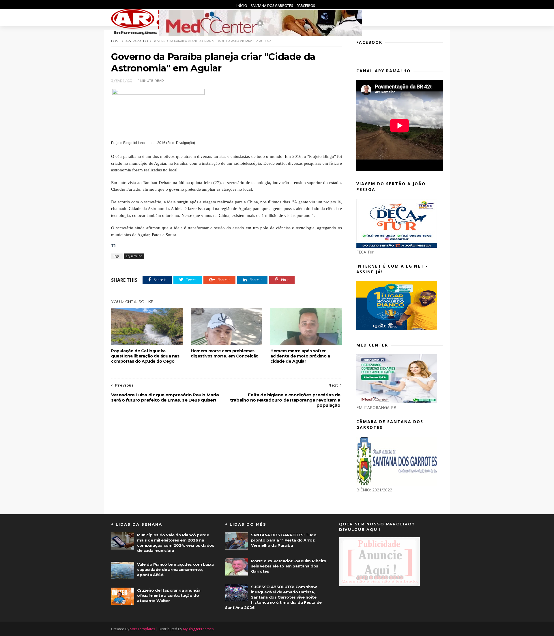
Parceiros (306, 6)
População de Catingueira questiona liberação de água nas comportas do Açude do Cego (145, 356)
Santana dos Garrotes (272, 6)
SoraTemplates (142, 628)
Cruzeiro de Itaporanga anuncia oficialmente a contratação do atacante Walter (169, 595)
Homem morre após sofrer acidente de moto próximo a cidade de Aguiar (300, 356)
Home (116, 41)
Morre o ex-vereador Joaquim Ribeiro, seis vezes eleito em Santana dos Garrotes (289, 566)
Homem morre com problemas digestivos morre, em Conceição (225, 353)
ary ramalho (137, 41)
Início (242, 6)
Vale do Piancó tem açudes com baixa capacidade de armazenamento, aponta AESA (175, 569)
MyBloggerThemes (198, 628)
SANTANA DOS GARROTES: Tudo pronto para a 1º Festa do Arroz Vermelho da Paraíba (284, 540)
